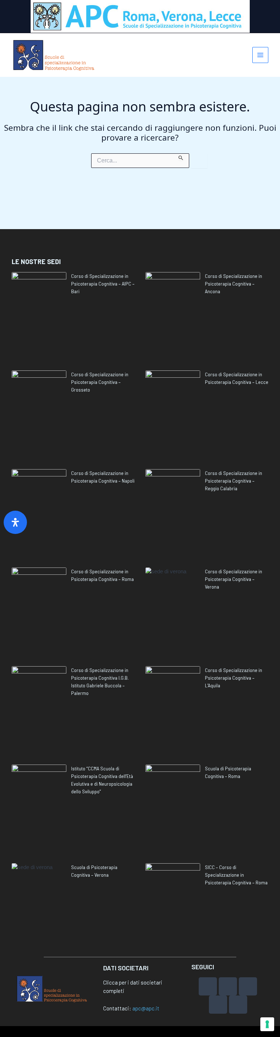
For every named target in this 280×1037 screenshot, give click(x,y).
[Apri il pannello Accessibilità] (15, 522)
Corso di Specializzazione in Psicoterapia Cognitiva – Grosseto (99, 382)
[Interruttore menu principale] (260, 55)
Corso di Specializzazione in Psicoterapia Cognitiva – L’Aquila (233, 677)
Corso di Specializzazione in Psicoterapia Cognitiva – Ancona (233, 283)
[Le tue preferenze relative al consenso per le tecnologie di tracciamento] (267, 1024)
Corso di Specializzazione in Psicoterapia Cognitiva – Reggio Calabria (233, 480)
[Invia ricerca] (181, 157)
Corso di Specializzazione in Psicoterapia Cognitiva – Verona (233, 579)
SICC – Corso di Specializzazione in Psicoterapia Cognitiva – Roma (236, 874)
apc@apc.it (145, 1008)
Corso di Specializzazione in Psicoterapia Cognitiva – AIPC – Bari (103, 283)
